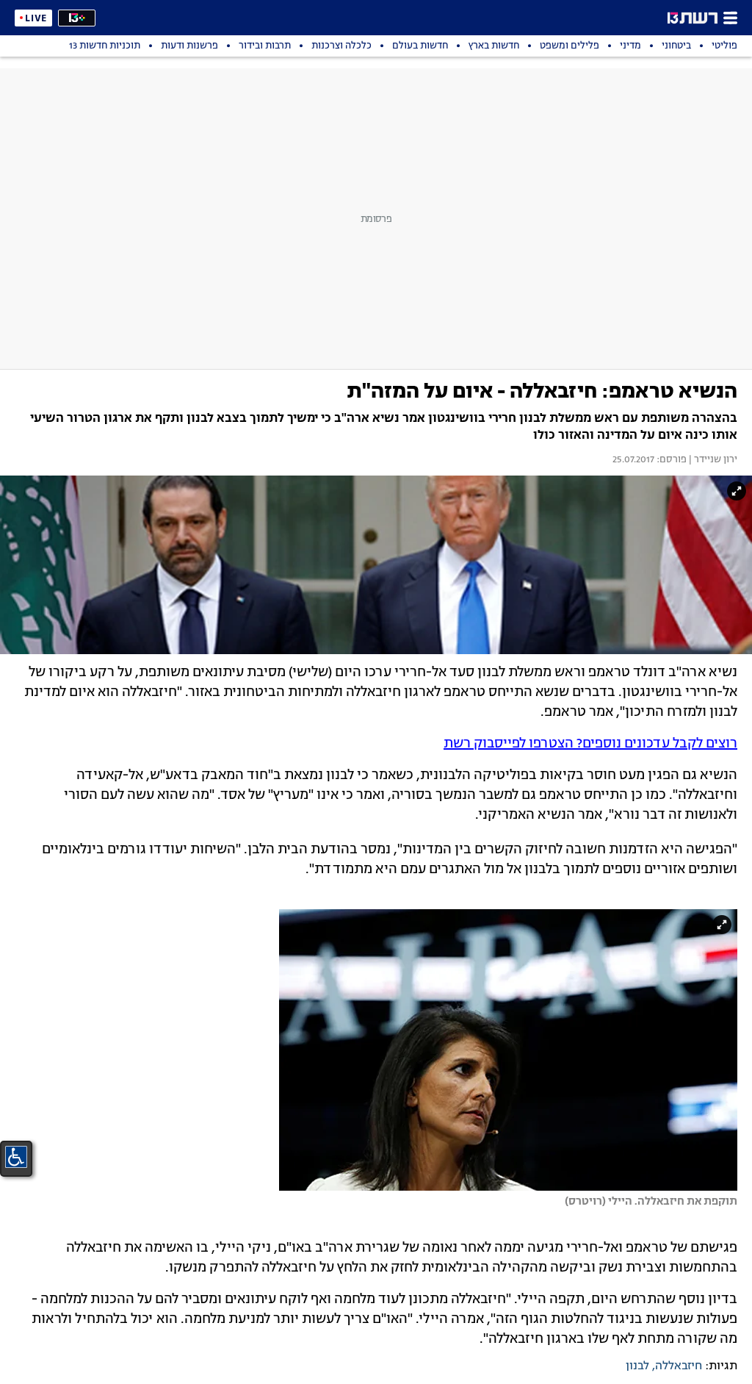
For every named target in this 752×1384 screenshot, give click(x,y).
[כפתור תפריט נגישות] (16, 1157)
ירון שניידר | (712, 460)
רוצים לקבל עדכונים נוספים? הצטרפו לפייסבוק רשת (590, 744)
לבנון (637, 1366)
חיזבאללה (678, 1366)
